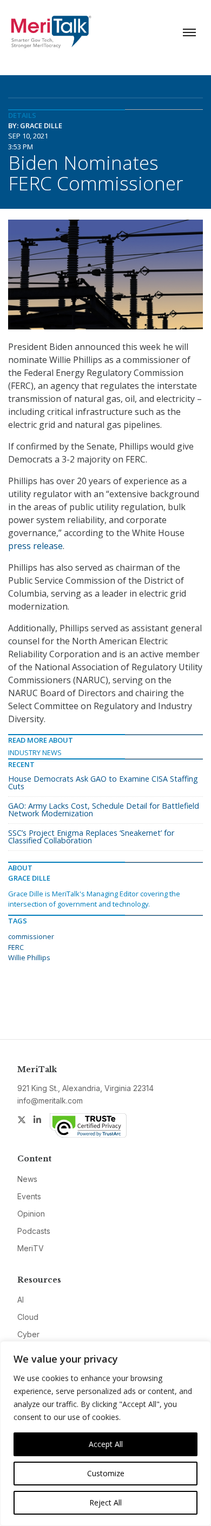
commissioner (31, 936)
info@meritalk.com (50, 1100)
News (27, 1179)
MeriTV (30, 1248)
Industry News (35, 752)
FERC (16, 947)
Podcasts (33, 1231)
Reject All (105, 1502)
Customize (105, 1473)
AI (20, 1299)
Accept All (106, 1444)
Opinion (31, 1213)
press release (35, 546)
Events (29, 1196)
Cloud (27, 1317)
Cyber (28, 1334)
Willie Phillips (29, 957)
